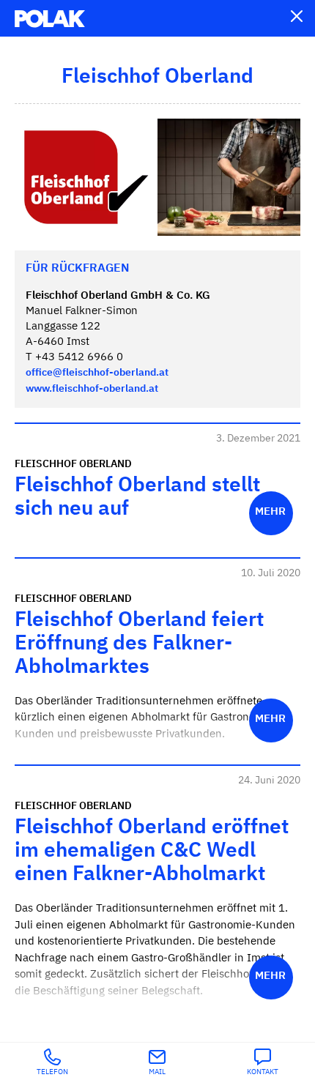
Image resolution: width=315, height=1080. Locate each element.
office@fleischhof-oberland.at (97, 373)
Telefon (52, 1072)
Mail (157, 1072)
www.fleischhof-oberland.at (92, 389)
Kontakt (262, 1072)
